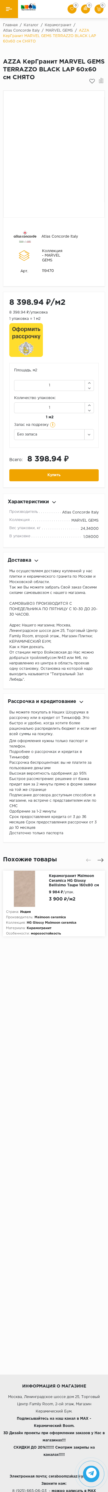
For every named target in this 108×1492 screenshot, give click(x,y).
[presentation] (89, 860)
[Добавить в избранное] (92, 81)
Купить (54, 475)
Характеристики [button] (28, 502)
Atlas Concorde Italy (59, 236)
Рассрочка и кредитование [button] (42, 701)
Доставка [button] (19, 560)
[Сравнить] (101, 81)
